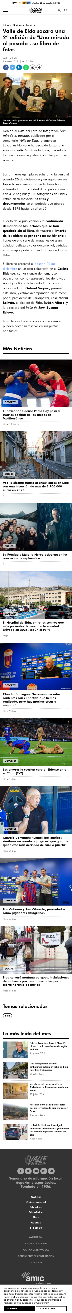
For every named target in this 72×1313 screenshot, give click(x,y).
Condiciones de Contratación (36, 1256)
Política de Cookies (36, 1243)
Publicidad (37, 1262)
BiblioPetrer (36, 1212)
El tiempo (36, 1227)
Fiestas (9, 545)
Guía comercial (36, 1202)
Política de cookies (52, 1293)
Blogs (36, 1217)
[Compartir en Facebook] (6, 67)
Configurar (47, 1308)
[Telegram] (51, 1171)
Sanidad (10, 613)
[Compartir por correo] (33, 67)
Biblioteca (36, 1207)
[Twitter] (28, 1171)
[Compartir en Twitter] (12, 67)
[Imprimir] (39, 67)
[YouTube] (36, 1171)
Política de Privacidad (36, 1249)
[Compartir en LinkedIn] (19, 67)
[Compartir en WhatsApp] (26, 67)
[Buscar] (65, 10)
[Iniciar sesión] (59, 10)
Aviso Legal (36, 1237)
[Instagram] (43, 1171)
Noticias (36, 1196)
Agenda (36, 1222)
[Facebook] (20, 1171)
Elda (7, 1015)
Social (9, 474)
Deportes (11, 402)
